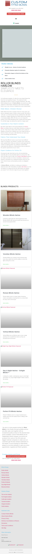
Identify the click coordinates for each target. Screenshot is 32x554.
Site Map (3, 528)
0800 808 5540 (16, 10)
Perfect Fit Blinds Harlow (12, 411)
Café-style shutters (6, 499)
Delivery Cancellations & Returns (10, 520)
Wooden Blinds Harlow (11, 215)
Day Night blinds (5, 484)
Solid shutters (5, 506)
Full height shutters (6, 496)
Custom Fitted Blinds (22, 156)
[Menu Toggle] (16, 18)
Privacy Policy (5, 518)
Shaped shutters (5, 504)
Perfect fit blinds (5, 482)
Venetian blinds (5, 479)
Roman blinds (5, 472)
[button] (4, 43)
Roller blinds (4, 470)
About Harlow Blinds (6, 516)
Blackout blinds (5, 487)
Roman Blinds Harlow (11, 293)
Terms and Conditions (7, 525)
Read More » (6, 225)
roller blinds (24, 166)
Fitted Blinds (20, 552)
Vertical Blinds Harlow (11, 332)
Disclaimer (4, 523)
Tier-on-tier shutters (6, 494)
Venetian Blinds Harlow (11, 254)
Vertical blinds (5, 475)
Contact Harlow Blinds (7, 513)
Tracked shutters (5, 501)
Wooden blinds (5, 477)
